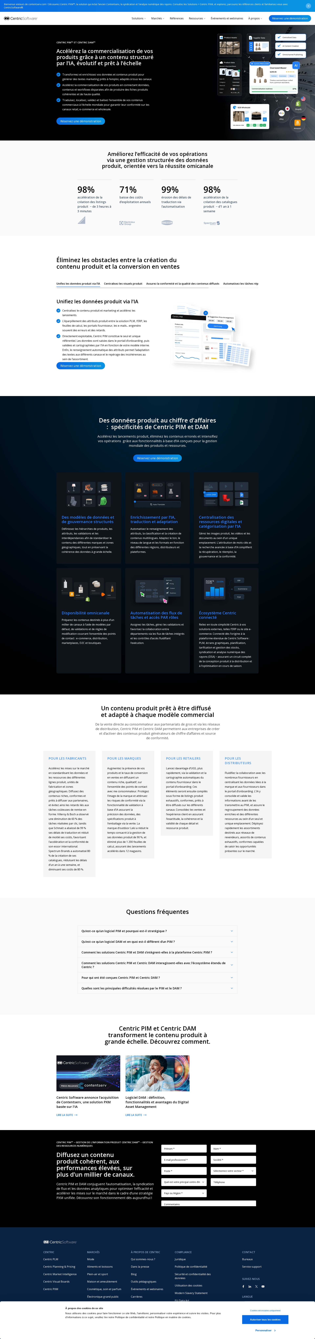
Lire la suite (64, 1115)
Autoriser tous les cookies (265, 1319)
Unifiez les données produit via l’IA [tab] (78, 283)
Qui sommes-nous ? (143, 1259)
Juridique (180, 1259)
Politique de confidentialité (191, 1266)
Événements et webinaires (227, 18)
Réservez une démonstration (290, 18)
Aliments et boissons (100, 1266)
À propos (254, 18)
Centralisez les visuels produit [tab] (123, 283)
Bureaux (247, 1259)
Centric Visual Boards (56, 1281)
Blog (134, 1274)
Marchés (156, 18)
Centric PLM (50, 1259)
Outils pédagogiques (143, 1281)
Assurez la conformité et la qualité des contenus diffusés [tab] (182, 283)
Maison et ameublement (102, 1281)
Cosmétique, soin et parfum (104, 1289)
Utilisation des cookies (188, 1285)
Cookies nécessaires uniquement (265, 1310)
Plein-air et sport (97, 1274)
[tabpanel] (157, 333)
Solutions (137, 18)
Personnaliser (263, 1330)
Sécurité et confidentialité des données (193, 1276)
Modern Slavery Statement (191, 1293)
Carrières (136, 1296)
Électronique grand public (103, 1296)
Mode (90, 1259)
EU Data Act (182, 1300)
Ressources (196, 18)
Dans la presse (140, 1266)
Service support (252, 1266)
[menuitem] (62, 1259)
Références (177, 18)
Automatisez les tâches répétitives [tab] (245, 283)
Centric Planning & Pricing (59, 1266)
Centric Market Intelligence (60, 1274)
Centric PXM (50, 1289)
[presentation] (157, 284)
